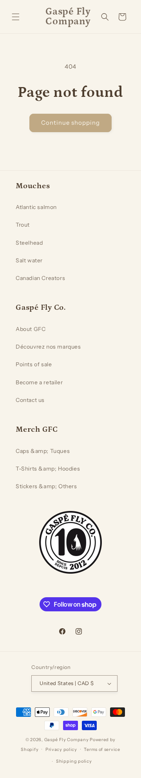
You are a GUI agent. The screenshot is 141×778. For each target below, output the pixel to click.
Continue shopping (70, 122)
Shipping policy (74, 761)
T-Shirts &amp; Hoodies (48, 468)
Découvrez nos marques (48, 346)
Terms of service (102, 749)
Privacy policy (61, 749)
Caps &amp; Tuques (43, 450)
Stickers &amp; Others (46, 486)
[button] (15, 16)
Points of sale (34, 364)
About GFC (30, 329)
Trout (23, 224)
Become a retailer (39, 382)
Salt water (29, 260)
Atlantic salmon (36, 207)
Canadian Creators (40, 278)
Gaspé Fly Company (66, 739)
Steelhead (29, 242)
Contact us (30, 400)
